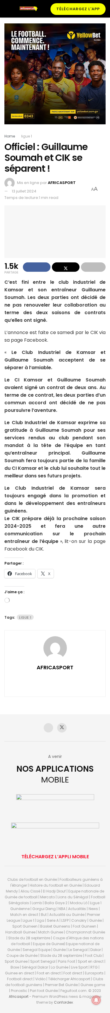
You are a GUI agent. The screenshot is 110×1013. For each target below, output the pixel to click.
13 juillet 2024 (24, 191)
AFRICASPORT (62, 182)
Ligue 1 (25, 617)
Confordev (63, 1002)
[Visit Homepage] (30, 8)
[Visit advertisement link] (55, 78)
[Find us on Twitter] (62, 727)
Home (9, 136)
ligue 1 (26, 136)
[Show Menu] (6, 9)
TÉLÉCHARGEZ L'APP (78, 9)
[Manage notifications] (96, 1000)
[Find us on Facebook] (48, 727)
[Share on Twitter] (65, 267)
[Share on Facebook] (36, 267)
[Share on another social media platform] (93, 267)
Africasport (18, 996)
